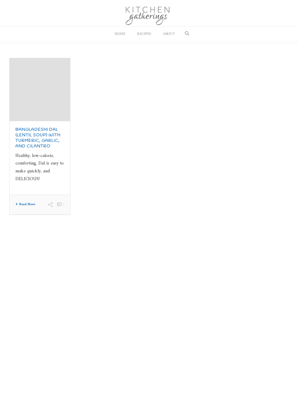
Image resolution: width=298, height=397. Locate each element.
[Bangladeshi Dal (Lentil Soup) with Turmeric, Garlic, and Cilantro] (40, 89)
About (169, 33)
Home (120, 33)
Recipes (144, 33)
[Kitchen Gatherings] (149, 13)
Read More (27, 204)
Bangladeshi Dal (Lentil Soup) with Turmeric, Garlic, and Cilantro (38, 138)
